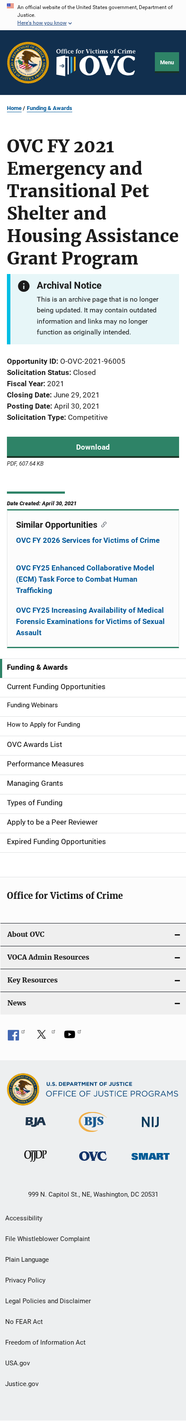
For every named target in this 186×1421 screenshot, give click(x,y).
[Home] (99, 62)
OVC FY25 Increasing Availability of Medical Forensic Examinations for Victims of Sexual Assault (90, 621)
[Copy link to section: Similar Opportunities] (101, 524)
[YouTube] (72, 1037)
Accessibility (23, 1218)
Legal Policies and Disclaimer (48, 1301)
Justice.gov (21, 1384)
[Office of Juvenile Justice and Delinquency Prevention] (35, 1163)
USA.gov (17, 1363)
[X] (44, 1037)
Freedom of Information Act (45, 1342)
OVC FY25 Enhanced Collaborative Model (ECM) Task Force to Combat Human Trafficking (85, 579)
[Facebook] (16, 1037)
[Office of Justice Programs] (28, 62)
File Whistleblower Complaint (47, 1239)
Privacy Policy (25, 1280)
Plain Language (27, 1259)
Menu (167, 62)
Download (93, 447)
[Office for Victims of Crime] (93, 1162)
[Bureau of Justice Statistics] (93, 1133)
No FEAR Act (24, 1322)
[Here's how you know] (93, 15)
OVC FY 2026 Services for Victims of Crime (88, 540)
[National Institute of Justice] (150, 1128)
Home (14, 108)
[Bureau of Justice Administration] (36, 1128)
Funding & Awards (49, 108)
